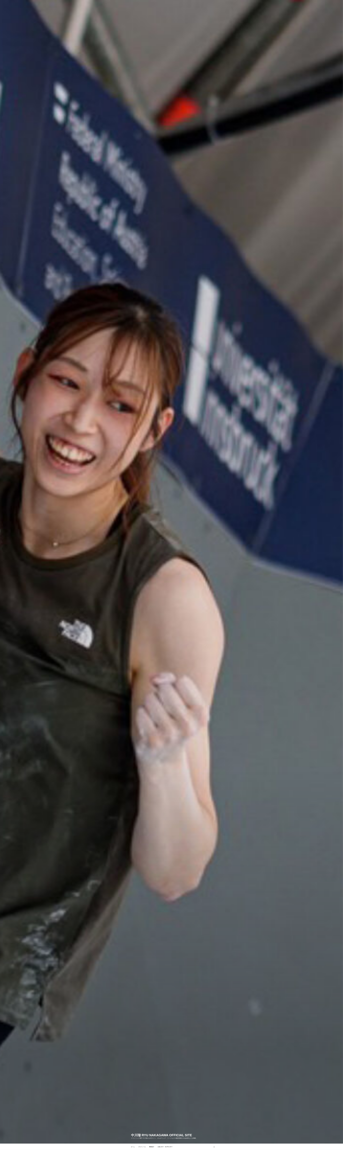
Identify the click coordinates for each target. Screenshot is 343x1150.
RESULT (151, 1146)
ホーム (133, 1146)
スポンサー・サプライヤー (165, 1146)
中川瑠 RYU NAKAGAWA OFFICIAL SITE (161, 1135)
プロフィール (142, 1146)
